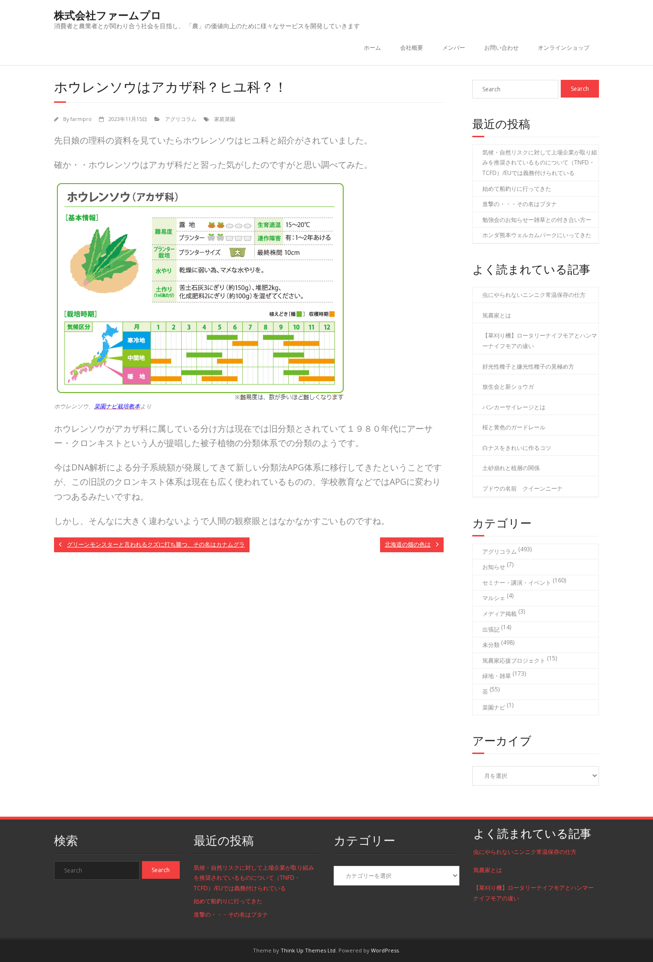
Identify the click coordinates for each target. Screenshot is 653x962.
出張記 (491, 629)
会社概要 (411, 48)
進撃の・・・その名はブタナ (519, 204)
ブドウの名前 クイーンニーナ (522, 488)
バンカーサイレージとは (513, 407)
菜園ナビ (493, 707)
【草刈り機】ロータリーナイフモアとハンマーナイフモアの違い (539, 340)
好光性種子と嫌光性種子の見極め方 (528, 366)
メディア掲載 (499, 614)
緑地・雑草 (496, 676)
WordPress (385, 950)
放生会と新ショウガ (508, 387)
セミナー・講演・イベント (516, 583)
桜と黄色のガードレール (513, 427)
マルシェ (493, 598)
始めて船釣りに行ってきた (516, 189)
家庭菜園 (224, 118)
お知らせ (493, 567)
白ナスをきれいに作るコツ (516, 448)
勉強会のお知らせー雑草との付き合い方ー (536, 220)
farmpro (81, 118)
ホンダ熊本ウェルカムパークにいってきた (536, 235)
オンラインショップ (563, 48)
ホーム (372, 48)
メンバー (453, 48)
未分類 (491, 645)
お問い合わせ (501, 48)
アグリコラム (180, 118)
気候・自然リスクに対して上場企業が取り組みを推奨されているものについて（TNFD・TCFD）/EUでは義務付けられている (539, 162)
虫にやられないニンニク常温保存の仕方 (534, 295)
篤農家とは (496, 315)
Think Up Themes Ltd (308, 950)
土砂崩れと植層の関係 (511, 468)
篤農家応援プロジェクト (513, 660)
